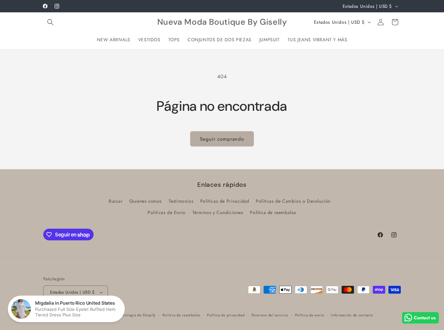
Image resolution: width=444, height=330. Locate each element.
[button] (50, 22)
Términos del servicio (269, 315)
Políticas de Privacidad (224, 201)
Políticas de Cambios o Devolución (293, 201)
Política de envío (309, 315)
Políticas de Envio (167, 212)
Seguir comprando (222, 139)
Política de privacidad (225, 315)
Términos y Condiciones (217, 212)
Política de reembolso (273, 212)
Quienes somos (145, 201)
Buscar (116, 201)
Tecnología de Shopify (136, 315)
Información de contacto (352, 315)
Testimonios (181, 201)
